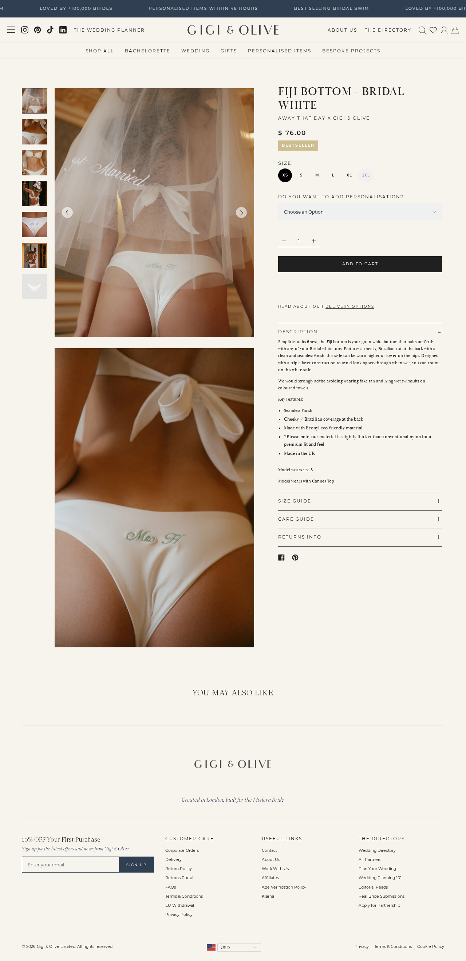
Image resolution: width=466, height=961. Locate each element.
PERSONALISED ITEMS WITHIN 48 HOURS (196, 8)
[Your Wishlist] (433, 29)
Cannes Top (323, 481)
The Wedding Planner (109, 30)
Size (285, 163)
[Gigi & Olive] (233, 762)
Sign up (136, 865)
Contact (269, 850)
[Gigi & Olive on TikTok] (50, 29)
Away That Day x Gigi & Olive (324, 118)
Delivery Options (349, 306)
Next (241, 213)
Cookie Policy (430, 946)
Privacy (362, 946)
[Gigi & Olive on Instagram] (24, 29)
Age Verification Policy (284, 887)
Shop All (100, 50)
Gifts (229, 50)
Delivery (173, 859)
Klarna (268, 896)
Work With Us (275, 868)
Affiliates (270, 877)
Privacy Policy (179, 914)
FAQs (170, 887)
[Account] (444, 29)
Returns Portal (179, 877)
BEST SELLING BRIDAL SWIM (325, 8)
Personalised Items (279, 50)
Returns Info (299, 537)
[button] (360, 196)
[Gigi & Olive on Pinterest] (37, 29)
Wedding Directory (377, 850)
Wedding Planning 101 (380, 877)
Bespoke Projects (351, 50)
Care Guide (296, 519)
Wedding (195, 50)
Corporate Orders (182, 850)
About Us (342, 30)
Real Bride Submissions (381, 896)
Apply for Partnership (379, 905)
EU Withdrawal (179, 905)
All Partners (370, 859)
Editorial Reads (373, 887)
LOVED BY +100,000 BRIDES (69, 8)
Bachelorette (147, 50)
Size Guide (294, 501)
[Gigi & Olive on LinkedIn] (63, 29)
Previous (67, 212)
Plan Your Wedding (377, 868)
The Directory (388, 30)
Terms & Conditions (184, 896)
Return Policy (178, 868)
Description (298, 331)
